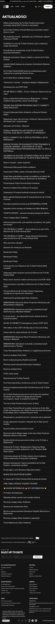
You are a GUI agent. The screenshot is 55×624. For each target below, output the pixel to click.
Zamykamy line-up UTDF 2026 (15, 87)
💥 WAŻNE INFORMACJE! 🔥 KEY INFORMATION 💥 (24, 488)
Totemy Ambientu (33, 586)
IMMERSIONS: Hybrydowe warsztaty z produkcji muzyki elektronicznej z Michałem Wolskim (25, 310)
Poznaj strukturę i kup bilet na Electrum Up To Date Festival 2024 (26, 285)
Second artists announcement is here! (18, 429)
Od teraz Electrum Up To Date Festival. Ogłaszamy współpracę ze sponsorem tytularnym (23, 292)
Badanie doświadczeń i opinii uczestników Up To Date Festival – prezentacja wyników (24, 464)
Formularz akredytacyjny (13, 493)
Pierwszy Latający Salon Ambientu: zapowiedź (21, 518)
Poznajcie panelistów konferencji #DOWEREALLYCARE (25, 204)
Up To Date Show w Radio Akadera (17, 78)
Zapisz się (38, 557)
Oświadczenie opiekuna (6, 574)
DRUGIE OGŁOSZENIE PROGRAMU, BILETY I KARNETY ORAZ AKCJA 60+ (26, 106)
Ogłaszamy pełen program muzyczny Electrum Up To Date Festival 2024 (26, 274)
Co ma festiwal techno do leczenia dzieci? (11, 603)
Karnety (48, 6)
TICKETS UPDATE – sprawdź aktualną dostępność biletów (26, 213)
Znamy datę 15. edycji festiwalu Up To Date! (20, 332)
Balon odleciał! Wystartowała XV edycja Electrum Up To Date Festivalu (27, 198)
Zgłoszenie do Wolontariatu (35, 576)
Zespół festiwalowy (33, 569)
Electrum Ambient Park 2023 (14, 355)
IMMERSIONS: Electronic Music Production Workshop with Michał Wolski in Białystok (26, 304)
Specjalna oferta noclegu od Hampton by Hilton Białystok (25, 208)
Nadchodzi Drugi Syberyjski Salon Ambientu (20, 298)
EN (41, 6)
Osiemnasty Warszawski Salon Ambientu (19, 167)
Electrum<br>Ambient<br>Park (15, 507)
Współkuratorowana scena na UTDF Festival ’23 (40, 608)
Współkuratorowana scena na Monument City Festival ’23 (39, 611)
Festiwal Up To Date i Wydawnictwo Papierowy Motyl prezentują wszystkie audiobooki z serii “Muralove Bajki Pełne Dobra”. (25, 449)
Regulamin (3, 571)
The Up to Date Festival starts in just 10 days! (21, 403)
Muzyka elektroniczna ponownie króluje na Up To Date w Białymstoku (25, 441)
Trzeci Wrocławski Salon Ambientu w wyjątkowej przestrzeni (27, 351)
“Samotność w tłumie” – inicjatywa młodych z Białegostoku (26, 82)
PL (39, 6)
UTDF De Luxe (4, 590)
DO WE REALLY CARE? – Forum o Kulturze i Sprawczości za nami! (27, 93)
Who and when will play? (13, 243)
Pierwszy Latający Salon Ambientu (16, 502)
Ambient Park (32, 590)
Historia (31, 574)
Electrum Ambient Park (12, 369)
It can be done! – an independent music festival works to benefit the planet (25, 317)
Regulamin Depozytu (6, 576)
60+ (2, 569)
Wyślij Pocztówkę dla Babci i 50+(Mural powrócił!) (12, 588)
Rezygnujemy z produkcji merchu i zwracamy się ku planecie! (27, 417)
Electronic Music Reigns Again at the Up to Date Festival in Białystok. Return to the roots (26, 434)
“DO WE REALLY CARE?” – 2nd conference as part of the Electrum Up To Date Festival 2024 (26, 230)
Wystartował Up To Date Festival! (16, 378)
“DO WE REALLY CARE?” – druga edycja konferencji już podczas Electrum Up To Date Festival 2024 (25, 237)
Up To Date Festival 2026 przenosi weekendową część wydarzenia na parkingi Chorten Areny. (24, 72)
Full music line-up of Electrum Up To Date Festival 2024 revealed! (25, 267)
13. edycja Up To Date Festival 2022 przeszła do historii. (25, 479)
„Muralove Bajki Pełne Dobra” (8, 605)
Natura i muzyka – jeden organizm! (16, 163)
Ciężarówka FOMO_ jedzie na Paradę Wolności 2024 (24, 172)
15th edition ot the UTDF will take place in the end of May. (25, 328)
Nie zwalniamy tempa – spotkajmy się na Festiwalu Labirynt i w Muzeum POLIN (26, 38)
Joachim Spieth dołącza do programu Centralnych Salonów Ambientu (26, 65)
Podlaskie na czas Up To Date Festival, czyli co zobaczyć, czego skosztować (25, 45)
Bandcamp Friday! (10, 252)
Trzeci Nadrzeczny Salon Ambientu (17, 523)
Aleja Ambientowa (33, 588)
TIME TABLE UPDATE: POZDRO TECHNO (20, 484)
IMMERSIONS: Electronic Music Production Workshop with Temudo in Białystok (26, 338)
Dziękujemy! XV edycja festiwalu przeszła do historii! (23, 192)
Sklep (23, 6)
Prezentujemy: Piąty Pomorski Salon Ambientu (21, 183)
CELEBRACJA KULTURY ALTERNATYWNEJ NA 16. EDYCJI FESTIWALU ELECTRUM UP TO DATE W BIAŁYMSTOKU (27, 157)
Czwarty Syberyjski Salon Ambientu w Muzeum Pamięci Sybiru (25, 113)
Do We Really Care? (5, 584)
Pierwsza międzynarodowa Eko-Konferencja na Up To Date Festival (26, 388)
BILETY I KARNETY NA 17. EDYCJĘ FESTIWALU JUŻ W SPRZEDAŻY (25, 138)
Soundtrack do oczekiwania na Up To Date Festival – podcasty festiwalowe (23, 51)
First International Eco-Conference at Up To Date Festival (25, 383)
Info (12, 6)
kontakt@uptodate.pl (48, 620)
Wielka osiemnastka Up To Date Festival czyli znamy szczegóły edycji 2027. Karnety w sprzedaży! (23, 24)
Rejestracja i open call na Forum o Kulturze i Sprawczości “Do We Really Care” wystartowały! (27, 120)
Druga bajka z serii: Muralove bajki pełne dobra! (21, 470)
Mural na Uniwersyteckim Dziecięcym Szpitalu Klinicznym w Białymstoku (26, 512)
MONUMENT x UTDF (34, 606)
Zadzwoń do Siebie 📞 (6, 592)
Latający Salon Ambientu (35, 592)
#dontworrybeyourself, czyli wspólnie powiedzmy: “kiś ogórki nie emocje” (27, 223)
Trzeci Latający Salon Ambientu (15, 218)
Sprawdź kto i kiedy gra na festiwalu (17, 247)
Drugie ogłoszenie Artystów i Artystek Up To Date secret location (25, 423)
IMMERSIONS (32, 601)
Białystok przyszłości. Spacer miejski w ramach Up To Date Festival (26, 58)
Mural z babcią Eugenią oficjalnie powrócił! (19, 360)
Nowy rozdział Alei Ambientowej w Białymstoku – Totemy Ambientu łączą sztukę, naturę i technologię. (25, 100)
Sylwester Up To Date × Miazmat (16, 126)
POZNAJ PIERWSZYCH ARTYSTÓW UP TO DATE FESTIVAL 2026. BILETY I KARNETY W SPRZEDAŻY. (24, 132)
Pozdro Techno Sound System (8, 586)
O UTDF (17, 6)
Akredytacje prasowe (6, 567)
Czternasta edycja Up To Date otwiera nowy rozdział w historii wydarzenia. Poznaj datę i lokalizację (24, 457)
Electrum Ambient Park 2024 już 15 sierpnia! (20, 188)
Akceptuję (6, 620)
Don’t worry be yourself (6, 601)
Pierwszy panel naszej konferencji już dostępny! (22, 364)
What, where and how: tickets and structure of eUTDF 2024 (26, 280)
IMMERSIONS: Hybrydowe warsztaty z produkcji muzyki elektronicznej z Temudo (25, 345)
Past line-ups (32, 571)
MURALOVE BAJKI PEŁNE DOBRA (17, 474)
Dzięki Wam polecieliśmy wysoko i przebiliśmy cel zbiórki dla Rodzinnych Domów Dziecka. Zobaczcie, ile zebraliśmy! (26, 177)
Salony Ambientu (33, 584)
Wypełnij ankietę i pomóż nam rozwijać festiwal (21, 497)
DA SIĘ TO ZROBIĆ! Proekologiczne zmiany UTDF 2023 (25, 323)
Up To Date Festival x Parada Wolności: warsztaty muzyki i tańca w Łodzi (26, 31)
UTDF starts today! (10, 374)
